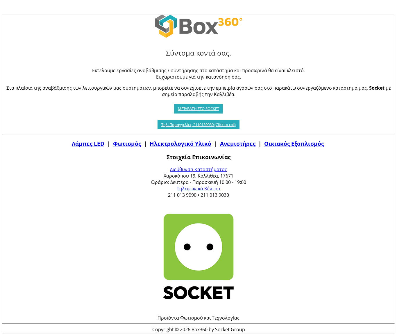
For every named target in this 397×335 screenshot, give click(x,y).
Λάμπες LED (88, 143)
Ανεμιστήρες (237, 143)
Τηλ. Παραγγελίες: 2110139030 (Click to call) (198, 124)
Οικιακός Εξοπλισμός (294, 143)
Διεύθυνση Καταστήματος (198, 169)
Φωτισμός (127, 143)
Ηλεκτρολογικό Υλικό (180, 143)
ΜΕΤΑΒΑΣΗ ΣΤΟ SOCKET (198, 108)
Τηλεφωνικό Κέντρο (198, 188)
